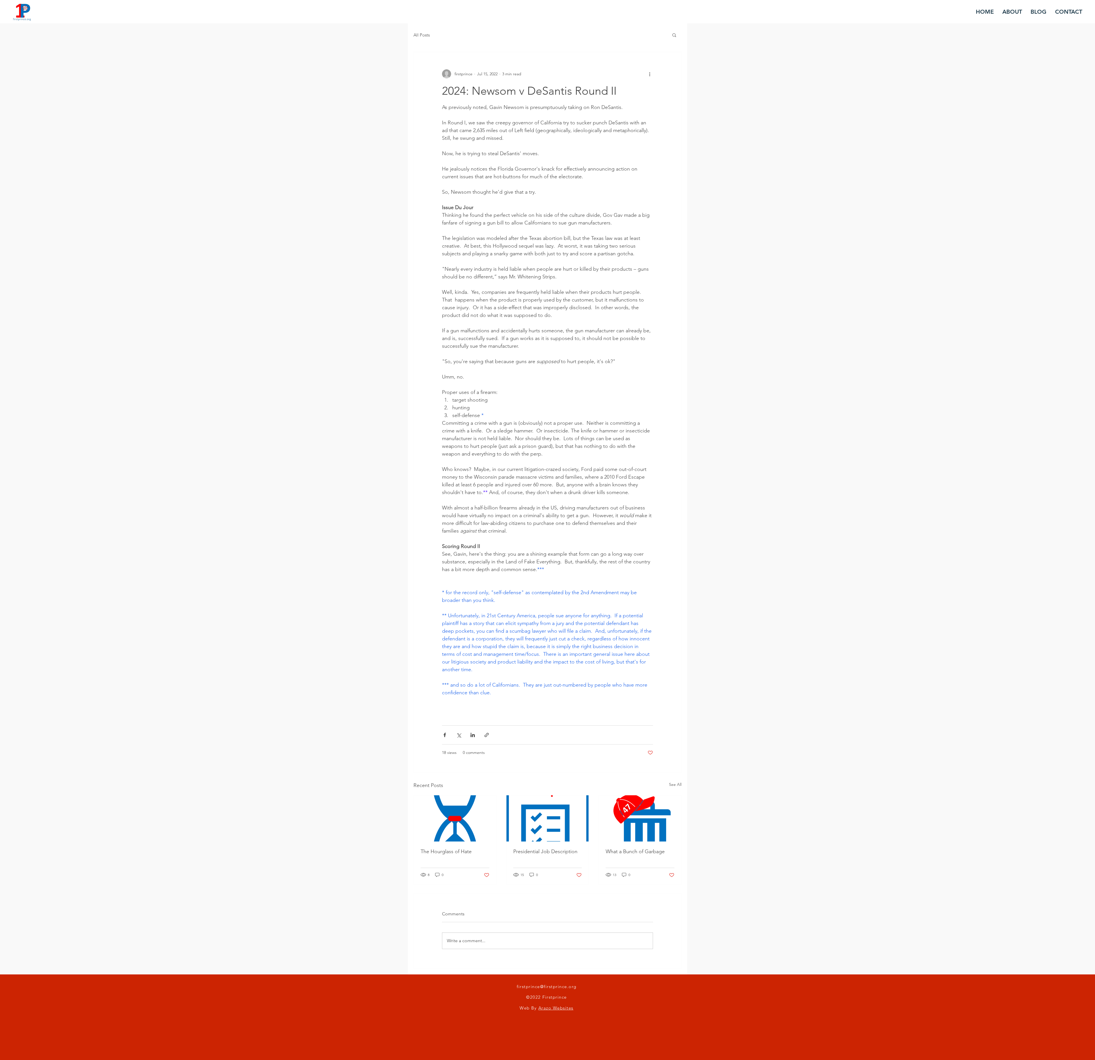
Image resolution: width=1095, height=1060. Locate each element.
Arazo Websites (555, 1008)
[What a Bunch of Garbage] (640, 818)
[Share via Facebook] (444, 735)
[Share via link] (486, 735)
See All (675, 784)
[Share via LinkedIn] (472, 735)
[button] (674, 35)
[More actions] (649, 73)
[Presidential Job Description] (547, 818)
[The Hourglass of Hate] (455, 818)
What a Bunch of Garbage (635, 851)
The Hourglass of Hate (446, 851)
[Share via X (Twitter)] (458, 735)
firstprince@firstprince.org (547, 986)
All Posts (421, 35)
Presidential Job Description (545, 851)
